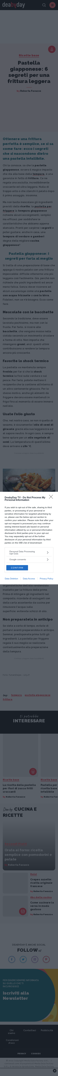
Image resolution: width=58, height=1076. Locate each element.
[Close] (52, 498)
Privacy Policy (46, 578)
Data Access (29, 578)
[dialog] (29, 538)
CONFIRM (17, 567)
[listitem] (29, 552)
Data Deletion (11, 578)
